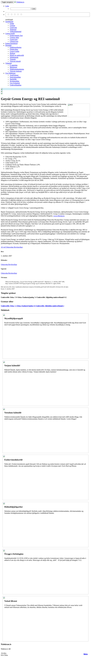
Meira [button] (86, 654)
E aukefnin (13, 65)
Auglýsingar (14, 75)
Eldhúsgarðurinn (15, 47)
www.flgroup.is (58, 216)
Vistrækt (13, 59)
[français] (21, 14)
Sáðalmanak (14, 57)
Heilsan (12, 53)
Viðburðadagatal (15, 31)
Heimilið (8, 45)
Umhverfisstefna (15, 85)
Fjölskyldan (14, 49)
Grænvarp (13, 27)
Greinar (12, 25)
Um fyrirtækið (15, 83)
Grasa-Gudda (14, 51)
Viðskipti (8, 63)
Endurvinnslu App (16, 35)
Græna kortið (10, 33)
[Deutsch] (15, 14)
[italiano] (18, 14)
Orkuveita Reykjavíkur (9, 264)
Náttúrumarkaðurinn (17, 69)
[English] (12, 14)
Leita (7, 6)
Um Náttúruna (10, 73)
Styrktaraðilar (14, 81)
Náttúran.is (20, 2)
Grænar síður (14, 37)
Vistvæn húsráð (15, 61)
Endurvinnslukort (11, 43)
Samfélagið (9, 22)
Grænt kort (13, 39)
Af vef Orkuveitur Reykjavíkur (12, 247)
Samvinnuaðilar (15, 77)
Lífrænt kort (14, 41)
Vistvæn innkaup (16, 71)
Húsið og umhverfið (17, 55)
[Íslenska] (8, 14)
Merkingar (13, 67)
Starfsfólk (13, 79)
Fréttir (12, 23)
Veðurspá (13, 29)
